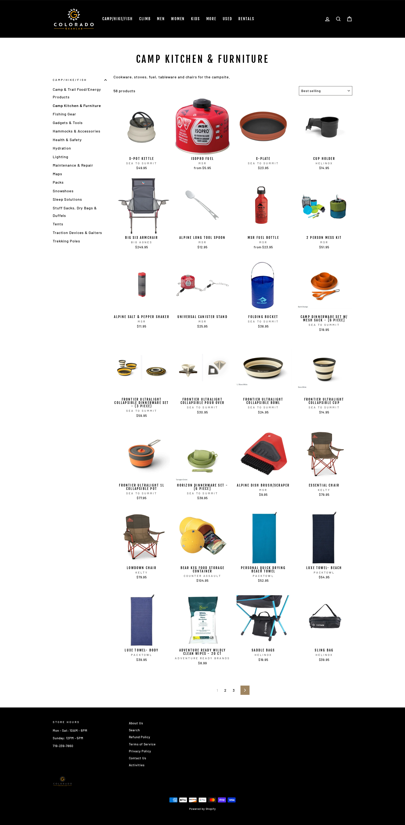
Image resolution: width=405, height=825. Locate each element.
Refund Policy (139, 737)
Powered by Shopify (202, 808)
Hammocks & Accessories (76, 131)
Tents (58, 224)
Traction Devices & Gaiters (77, 232)
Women (178, 18)
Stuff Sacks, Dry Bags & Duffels (75, 212)
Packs (58, 182)
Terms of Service (142, 744)
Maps (57, 173)
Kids (195, 18)
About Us (136, 723)
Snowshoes (63, 191)
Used (227, 18)
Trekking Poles (66, 241)
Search (134, 730)
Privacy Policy (140, 751)
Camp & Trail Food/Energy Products (77, 93)
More (211, 18)
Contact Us (137, 758)
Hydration (62, 148)
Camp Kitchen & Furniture (77, 105)
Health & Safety (67, 139)
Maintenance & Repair (73, 165)
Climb (145, 18)
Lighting (60, 156)
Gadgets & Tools (68, 122)
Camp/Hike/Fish (117, 18)
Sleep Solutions (67, 199)
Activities (136, 765)
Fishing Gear (64, 114)
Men (161, 18)
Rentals (246, 18)
